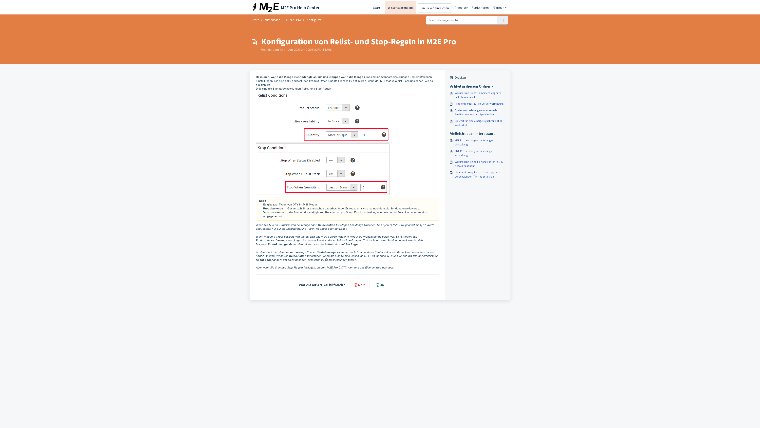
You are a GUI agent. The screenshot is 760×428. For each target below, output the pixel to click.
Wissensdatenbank (400, 8)
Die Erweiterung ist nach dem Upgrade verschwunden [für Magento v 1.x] (477, 174)
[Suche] (502, 20)
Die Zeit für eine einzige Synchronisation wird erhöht (479, 123)
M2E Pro (295, 20)
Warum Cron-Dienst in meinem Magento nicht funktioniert (478, 95)
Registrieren (480, 8)
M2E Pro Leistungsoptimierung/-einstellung (474, 142)
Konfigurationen (318, 20)
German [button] (498, 8)
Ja (382, 285)
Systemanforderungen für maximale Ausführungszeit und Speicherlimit (476, 112)
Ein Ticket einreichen (434, 8)
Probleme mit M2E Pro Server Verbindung (479, 103)
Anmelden (461, 8)
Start (376, 8)
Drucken (460, 77)
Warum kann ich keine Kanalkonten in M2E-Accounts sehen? (479, 164)
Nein (361, 285)
